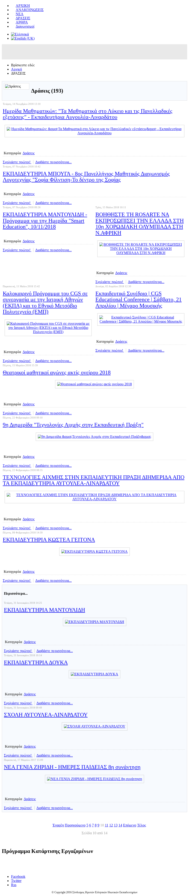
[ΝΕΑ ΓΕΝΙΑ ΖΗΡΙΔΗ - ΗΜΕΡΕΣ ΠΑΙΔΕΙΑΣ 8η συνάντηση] (94, 779)
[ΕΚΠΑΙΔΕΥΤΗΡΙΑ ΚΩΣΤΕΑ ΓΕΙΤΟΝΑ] (94, 551)
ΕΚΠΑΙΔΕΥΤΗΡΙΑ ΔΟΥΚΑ (36, 662)
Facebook (18, 876)
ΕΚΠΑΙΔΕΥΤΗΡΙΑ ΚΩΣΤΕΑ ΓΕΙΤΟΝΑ (49, 540)
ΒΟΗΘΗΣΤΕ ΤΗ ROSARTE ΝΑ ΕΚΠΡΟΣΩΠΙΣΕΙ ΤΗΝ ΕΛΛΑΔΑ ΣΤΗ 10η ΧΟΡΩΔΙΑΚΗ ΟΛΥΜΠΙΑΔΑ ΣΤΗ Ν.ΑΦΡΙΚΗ (139, 223)
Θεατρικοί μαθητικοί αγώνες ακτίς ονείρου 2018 (57, 372)
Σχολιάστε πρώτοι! (17, 162)
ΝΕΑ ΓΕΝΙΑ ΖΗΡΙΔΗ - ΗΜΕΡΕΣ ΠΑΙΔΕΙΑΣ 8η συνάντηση (72, 767)
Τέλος (141, 825)
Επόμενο (129, 825)
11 (106, 825)
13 (116, 825)
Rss (13, 885)
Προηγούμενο (75, 825)
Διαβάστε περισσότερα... (53, 162)
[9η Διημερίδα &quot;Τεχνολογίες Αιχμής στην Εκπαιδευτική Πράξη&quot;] (94, 437)
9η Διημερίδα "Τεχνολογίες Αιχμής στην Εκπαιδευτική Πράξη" (73, 425)
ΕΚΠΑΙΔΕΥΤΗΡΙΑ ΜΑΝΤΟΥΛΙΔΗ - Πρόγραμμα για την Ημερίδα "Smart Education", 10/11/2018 (45, 220)
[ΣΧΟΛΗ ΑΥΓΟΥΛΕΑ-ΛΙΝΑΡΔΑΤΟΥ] (94, 726)
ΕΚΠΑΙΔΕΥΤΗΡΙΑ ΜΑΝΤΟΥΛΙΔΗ (44, 610)
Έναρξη (58, 825)
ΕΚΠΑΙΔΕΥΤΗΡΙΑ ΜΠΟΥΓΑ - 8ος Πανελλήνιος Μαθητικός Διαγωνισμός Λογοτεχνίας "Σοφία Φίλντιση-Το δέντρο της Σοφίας (86, 177)
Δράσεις (29, 153)
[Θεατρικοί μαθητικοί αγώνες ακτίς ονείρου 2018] (94, 384)
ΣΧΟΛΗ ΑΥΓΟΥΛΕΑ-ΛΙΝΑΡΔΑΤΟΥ (46, 715)
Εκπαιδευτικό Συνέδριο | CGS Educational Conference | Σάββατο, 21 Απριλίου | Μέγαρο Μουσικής (138, 299)
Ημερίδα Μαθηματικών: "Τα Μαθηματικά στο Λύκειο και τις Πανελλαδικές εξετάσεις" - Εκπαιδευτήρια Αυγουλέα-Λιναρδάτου (87, 114)
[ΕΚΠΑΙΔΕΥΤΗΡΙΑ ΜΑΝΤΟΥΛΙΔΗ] (94, 622)
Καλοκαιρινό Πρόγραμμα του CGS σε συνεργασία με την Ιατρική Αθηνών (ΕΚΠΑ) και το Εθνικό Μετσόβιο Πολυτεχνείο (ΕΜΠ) (45, 302)
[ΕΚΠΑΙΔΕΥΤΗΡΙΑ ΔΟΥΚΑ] (94, 674)
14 (120, 825)
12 (111, 825)
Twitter (16, 881)
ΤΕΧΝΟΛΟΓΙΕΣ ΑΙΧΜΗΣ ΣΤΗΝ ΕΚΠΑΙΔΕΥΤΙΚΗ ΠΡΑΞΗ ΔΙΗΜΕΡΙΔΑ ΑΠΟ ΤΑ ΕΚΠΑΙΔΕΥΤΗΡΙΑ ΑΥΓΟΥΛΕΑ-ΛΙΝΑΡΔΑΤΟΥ (93, 480)
